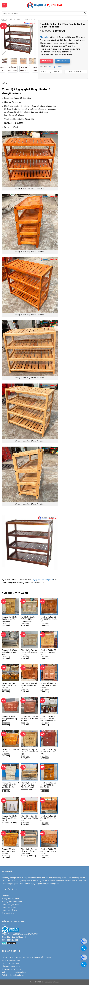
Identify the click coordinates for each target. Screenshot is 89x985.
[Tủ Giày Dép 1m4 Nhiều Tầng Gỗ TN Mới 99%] (10, 672)
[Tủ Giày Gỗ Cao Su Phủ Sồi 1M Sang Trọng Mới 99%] (29, 606)
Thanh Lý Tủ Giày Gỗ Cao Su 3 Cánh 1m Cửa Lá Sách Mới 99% (48, 719)
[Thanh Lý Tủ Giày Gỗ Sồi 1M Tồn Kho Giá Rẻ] (29, 672)
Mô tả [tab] (4, 83)
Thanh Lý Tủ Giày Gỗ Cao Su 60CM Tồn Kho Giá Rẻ (9, 619)
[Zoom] (4, 53)
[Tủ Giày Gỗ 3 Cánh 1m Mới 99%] (10, 738)
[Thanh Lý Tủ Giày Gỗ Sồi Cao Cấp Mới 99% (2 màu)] (29, 639)
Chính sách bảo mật (10, 910)
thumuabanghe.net (16, 975)
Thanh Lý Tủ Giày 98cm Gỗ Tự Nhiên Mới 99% (9, 851)
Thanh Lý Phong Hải (10, 878)
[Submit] (85, 14)
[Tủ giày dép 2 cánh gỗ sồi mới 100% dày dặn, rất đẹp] (29, 705)
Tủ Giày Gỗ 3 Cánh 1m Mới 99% (10, 751)
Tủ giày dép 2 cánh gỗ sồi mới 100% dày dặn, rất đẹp (29, 719)
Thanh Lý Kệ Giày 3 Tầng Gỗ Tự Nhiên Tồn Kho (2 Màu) (28, 785)
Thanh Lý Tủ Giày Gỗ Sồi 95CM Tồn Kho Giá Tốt (48, 619)
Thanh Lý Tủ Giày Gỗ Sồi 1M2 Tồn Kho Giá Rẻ (48, 818)
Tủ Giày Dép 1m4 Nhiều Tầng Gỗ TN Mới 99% (9, 685)
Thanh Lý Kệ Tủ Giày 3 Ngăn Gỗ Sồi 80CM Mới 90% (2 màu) (10, 785)
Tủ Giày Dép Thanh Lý (54, 67)
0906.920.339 (14, 966)
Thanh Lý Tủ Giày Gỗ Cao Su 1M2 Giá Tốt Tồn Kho (48, 851)
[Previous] (5, 38)
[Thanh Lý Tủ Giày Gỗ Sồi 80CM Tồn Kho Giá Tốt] (29, 738)
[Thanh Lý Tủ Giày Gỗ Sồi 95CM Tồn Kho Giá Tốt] (49, 606)
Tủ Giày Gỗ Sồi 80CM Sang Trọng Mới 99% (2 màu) (48, 685)
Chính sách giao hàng (10, 904)
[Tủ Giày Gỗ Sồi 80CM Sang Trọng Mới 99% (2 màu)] (49, 672)
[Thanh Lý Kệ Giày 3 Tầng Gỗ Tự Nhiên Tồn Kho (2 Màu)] (29, 771)
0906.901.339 (13, 963)
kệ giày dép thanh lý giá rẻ (42, 579)
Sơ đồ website (8, 913)
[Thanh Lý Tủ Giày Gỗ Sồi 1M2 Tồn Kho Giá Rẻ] (49, 805)
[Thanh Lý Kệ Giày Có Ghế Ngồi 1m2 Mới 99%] (10, 639)
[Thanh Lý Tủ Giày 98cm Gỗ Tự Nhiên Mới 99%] (10, 838)
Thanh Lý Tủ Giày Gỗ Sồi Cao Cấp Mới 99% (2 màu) (29, 652)
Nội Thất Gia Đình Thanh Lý (19, 19)
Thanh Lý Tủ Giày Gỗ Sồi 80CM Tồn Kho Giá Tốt (29, 752)
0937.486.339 (12, 940)
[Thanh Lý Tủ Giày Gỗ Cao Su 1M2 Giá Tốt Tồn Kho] (49, 838)
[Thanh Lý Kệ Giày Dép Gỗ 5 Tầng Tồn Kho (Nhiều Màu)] (29, 838)
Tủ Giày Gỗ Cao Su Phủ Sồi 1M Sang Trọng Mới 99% (28, 619)
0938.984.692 (14, 960)
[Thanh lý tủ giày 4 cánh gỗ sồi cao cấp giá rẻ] (10, 705)
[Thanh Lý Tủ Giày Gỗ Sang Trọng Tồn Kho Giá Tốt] (10, 805)
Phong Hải (44, 37)
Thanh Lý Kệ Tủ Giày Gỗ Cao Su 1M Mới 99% (48, 752)
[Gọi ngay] (84, 964)
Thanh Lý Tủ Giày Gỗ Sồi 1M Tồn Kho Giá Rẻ (29, 685)
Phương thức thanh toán (12, 901)
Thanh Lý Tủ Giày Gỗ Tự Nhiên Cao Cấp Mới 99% (29, 818)
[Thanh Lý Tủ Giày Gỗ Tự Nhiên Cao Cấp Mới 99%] (29, 805)
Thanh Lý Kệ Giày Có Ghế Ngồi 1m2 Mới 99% (9, 652)
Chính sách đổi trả (9, 907)
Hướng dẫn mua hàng (10, 898)
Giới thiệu (5, 896)
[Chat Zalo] (84, 957)
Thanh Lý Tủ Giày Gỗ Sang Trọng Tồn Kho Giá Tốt (9, 818)
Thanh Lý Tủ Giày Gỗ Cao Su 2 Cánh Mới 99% (48, 652)
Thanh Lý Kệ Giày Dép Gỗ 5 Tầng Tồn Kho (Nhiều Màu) (29, 851)
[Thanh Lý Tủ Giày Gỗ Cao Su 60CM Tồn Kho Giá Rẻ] (10, 606)
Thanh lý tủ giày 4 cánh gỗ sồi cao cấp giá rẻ (9, 719)
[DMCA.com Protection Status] (9, 943)
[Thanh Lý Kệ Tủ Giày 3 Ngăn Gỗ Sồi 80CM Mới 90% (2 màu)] (10, 771)
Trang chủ (4, 19)
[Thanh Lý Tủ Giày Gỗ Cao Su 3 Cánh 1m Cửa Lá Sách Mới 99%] (49, 705)
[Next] (32, 38)
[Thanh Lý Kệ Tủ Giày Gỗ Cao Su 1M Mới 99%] (49, 738)
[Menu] (4, 5)
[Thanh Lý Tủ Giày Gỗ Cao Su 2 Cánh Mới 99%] (49, 639)
